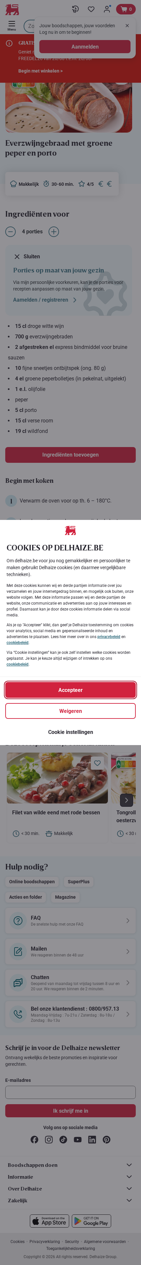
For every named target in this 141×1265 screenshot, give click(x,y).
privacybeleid (108, 636)
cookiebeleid (18, 642)
